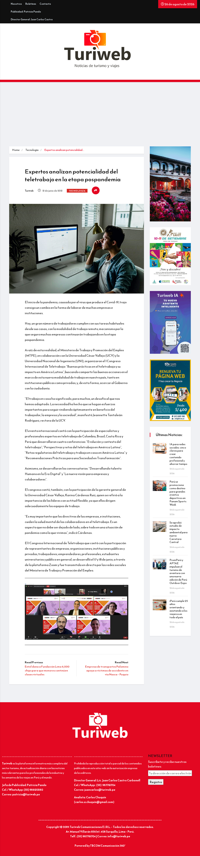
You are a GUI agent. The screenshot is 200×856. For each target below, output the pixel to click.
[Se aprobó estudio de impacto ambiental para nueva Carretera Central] (159, 526)
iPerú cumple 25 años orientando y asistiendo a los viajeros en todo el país (179, 609)
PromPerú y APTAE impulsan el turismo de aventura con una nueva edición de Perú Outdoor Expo (178, 571)
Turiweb (29, 191)
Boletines (30, 4)
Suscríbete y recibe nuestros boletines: (167, 764)
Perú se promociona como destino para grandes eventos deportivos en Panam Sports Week (178, 493)
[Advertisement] (100, 117)
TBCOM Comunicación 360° (107, 846)
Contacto (45, 4)
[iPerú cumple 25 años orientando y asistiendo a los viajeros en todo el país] (159, 605)
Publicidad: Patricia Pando (26, 11)
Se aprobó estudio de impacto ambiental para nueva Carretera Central (179, 532)
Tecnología (31, 150)
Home (16, 150)
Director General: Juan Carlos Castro (32, 19)
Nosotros (16, 4)
